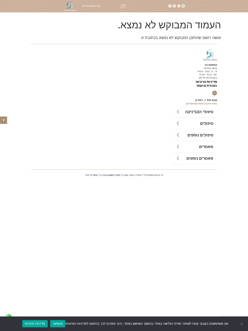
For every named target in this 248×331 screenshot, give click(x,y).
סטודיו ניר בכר (91, 175)
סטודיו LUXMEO (113, 175)
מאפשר (58, 323)
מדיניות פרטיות (206, 82)
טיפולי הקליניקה (199, 112)
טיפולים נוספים (200, 135)
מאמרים (206, 147)
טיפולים (206, 124)
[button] (3, 120)
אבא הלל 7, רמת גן (206, 100)
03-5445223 (211, 65)
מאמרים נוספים (199, 158)
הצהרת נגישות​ (207, 85)
